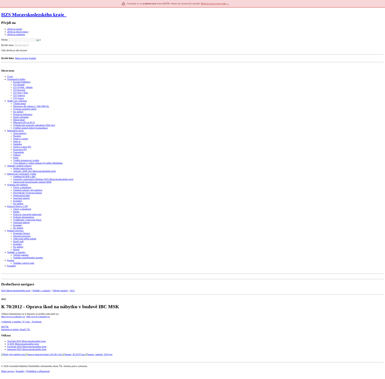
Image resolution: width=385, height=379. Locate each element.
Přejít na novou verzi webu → (215, 3)
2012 (72, 290)
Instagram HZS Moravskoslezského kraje (26, 349)
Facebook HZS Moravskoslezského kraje (26, 346)
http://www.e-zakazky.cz (38, 316)
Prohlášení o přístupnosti (38, 371)
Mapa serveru (21, 58)
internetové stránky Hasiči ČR (15, 329)
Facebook (37, 321)
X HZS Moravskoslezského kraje (23, 344)
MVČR (4, 327)
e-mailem (16, 321)
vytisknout (6, 321)
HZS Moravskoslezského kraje (32, 14)
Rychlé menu (7, 45)
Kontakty (20, 371)
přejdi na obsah (14, 29)
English (32, 58)
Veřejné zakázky (60, 290)
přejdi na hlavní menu (17, 31)
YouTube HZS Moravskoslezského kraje (26, 341)
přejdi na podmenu (16, 34)
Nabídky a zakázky (41, 290)
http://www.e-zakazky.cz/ (13, 316)
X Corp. (26, 321)
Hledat (4, 39)
